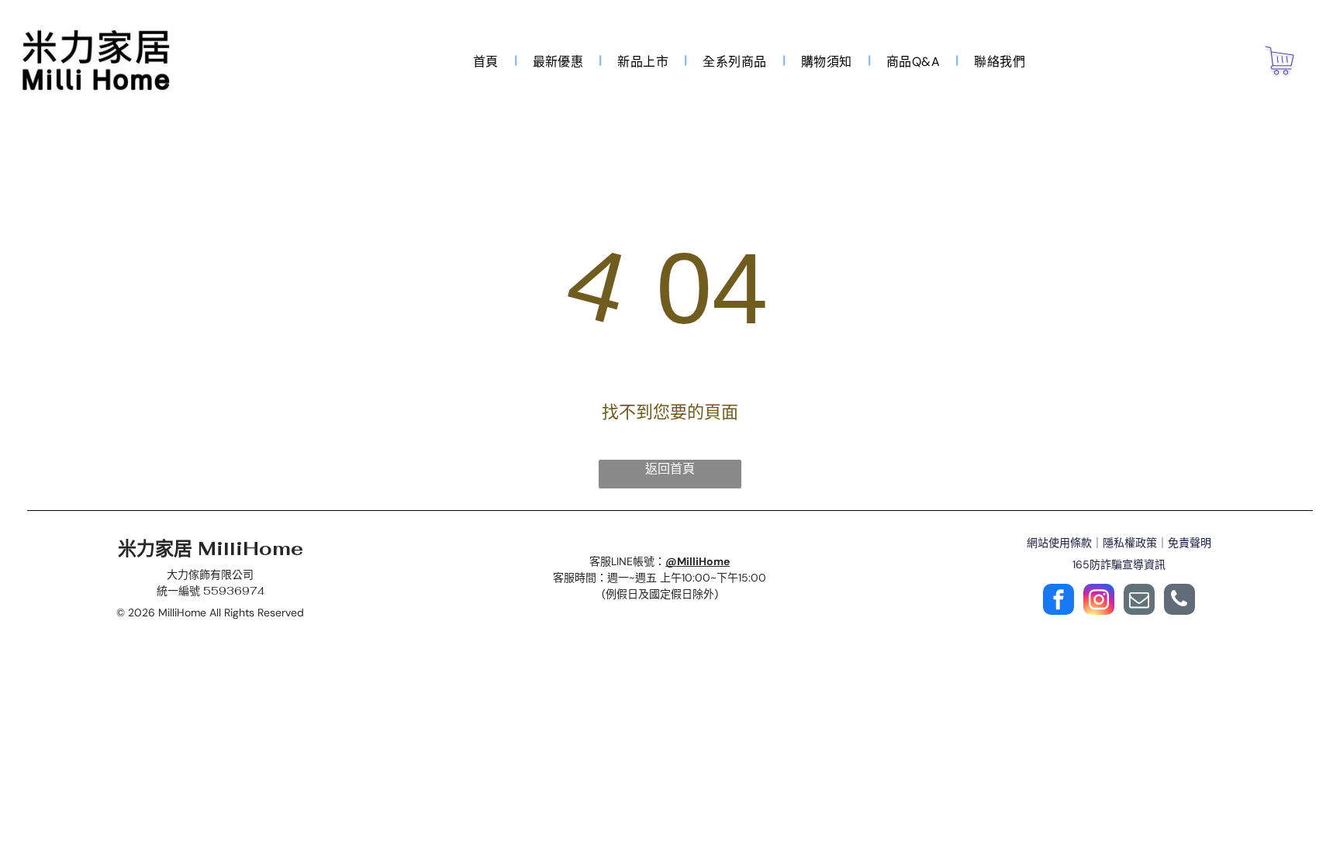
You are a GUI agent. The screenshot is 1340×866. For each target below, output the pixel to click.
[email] (1139, 601)
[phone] (1179, 601)
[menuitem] (487, 60)
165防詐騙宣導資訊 (1119, 564)
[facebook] (1058, 601)
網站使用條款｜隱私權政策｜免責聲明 (1119, 543)
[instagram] (1098, 601)
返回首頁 (670, 469)
